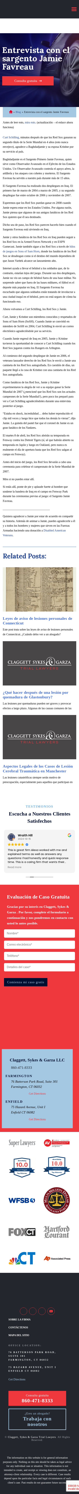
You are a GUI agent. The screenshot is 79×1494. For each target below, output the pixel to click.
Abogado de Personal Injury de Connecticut (10, 112)
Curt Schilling (11, 137)
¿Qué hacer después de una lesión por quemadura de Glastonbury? (35, 694)
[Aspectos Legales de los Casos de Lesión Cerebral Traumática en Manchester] (39, 737)
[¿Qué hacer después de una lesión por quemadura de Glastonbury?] (39, 663)
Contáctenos (18, 1327)
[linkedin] (32, 1311)
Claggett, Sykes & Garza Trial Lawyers (32, 1437)
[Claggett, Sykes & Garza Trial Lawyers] (27, 9)
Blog (18, 112)
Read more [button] (14, 867)
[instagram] (42, 1311)
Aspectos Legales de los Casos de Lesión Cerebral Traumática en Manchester (38, 768)
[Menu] (74, 9)
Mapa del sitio (18, 1335)
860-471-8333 (21, 1067)
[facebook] (23, 1311)
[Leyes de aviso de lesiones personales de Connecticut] (39, 589)
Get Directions (37, 1093)
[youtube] (51, 1311)
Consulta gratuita (25, 81)
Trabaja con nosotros (37, 1421)
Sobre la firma (19, 1319)
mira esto (30, 122)
